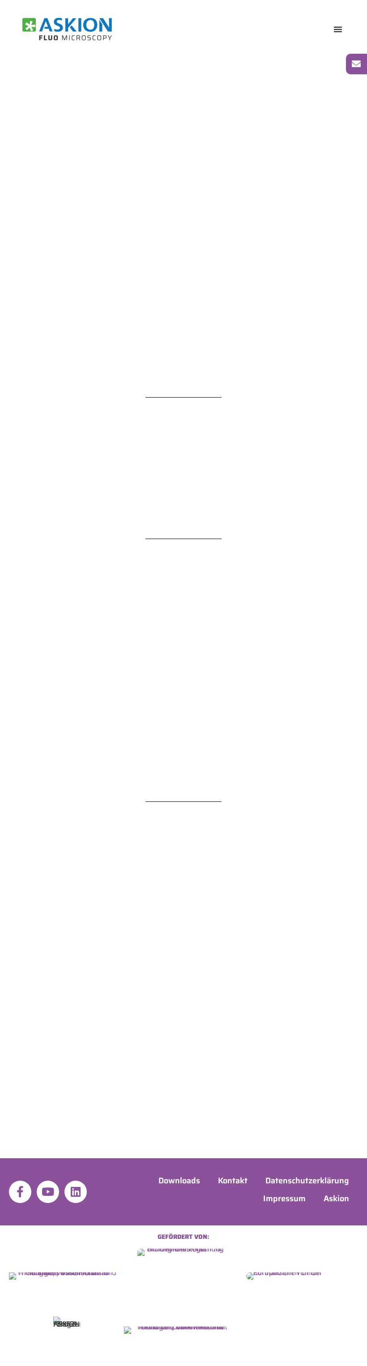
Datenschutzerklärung (307, 1180)
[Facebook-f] (20, 1192)
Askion (336, 1198)
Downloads (179, 1180)
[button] (338, 29)
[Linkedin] (75, 1192)
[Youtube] (48, 1192)
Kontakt (233, 1180)
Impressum (284, 1198)
